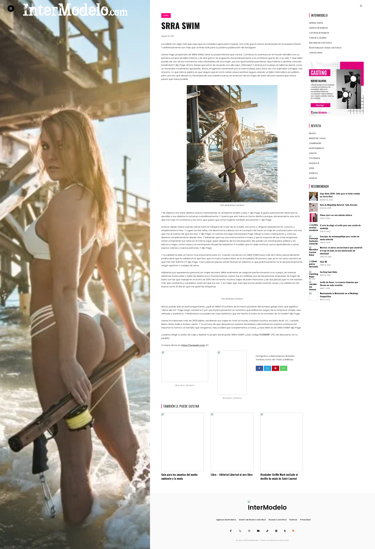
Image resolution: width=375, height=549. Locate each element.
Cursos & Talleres (318, 38)
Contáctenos (315, 52)
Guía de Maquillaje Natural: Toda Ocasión (338, 204)
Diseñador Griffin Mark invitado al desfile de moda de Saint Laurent (279, 476)
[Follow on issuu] (293, 531)
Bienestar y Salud (317, 138)
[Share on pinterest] (275, 368)
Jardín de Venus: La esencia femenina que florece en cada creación (339, 284)
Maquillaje (314, 163)
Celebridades (315, 143)
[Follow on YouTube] (258, 531)
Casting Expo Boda (328, 271)
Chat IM (323, 261)
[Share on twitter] (267, 368)
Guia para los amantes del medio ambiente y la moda (179, 476)
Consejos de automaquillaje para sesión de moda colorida (339, 238)
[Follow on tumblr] (285, 531)
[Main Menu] (11, 9)
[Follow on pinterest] (276, 531)
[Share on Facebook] (259, 368)
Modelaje (313, 173)
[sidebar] (361, 6)
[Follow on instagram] (249, 531)
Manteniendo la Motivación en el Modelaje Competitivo (339, 295)
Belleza (312, 133)
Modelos (313, 178)
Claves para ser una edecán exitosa (336, 214)
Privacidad (305, 519)
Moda (166, 15)
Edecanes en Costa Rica (320, 43)
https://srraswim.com (193, 345)
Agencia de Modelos (318, 28)
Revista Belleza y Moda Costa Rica (325, 48)
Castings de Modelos (319, 33)
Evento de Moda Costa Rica (252, 519)
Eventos (313, 153)
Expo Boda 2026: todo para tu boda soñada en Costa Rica (340, 195)
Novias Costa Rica (277, 519)
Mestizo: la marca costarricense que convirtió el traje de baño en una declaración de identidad (341, 250)
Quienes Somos (316, 23)
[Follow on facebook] (231, 531)
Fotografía (314, 158)
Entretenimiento (316, 148)
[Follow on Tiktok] (267, 531)
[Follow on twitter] (240, 531)
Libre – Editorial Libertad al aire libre (232, 474)
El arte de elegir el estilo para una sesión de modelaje (340, 227)
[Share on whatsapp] (283, 368)
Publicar (293, 519)
